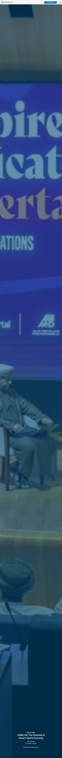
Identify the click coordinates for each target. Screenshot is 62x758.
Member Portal (50, 2)
